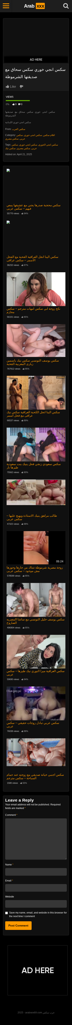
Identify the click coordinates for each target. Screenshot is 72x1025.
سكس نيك (10, 148)
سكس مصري (12, 138)
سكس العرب (18, 129)
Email (9, 880)
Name (9, 864)
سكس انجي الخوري (48, 144)
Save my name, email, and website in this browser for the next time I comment (38, 914)
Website (9, 896)
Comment (11, 815)
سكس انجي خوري (33, 135)
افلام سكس (49, 135)
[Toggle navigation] (6, 6)
